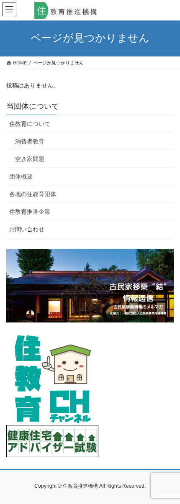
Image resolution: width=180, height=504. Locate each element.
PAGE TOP (167, 481)
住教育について (29, 123)
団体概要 (21, 176)
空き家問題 (29, 159)
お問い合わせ (26, 229)
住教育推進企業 (29, 211)
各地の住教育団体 (32, 194)
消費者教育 (29, 141)
